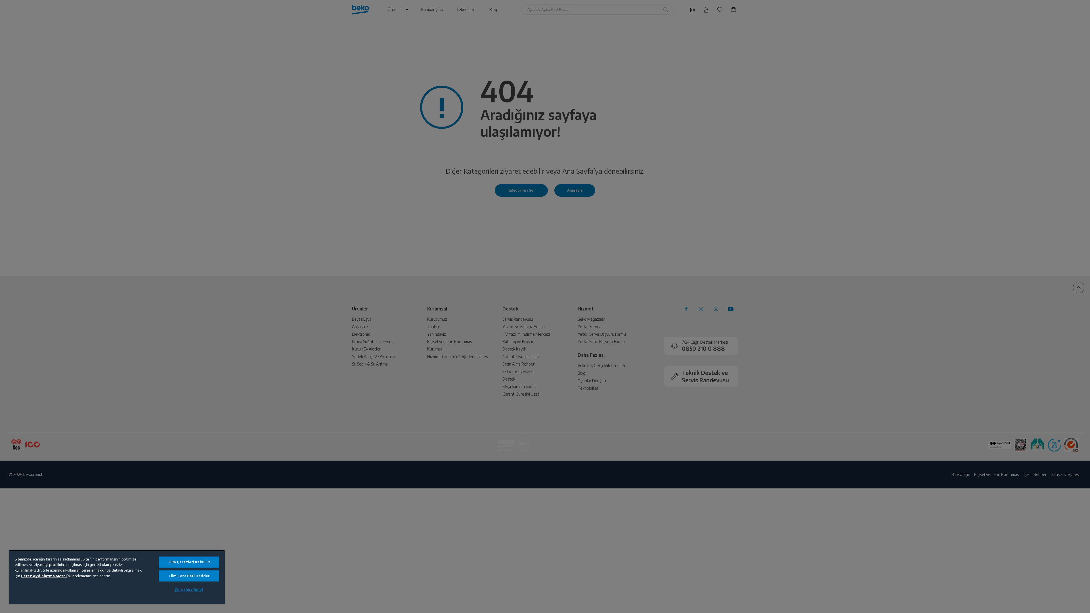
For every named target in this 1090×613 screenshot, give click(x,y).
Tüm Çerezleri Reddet (189, 576)
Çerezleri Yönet (189, 589)
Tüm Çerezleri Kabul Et (189, 562)
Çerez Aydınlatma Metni (44, 576)
